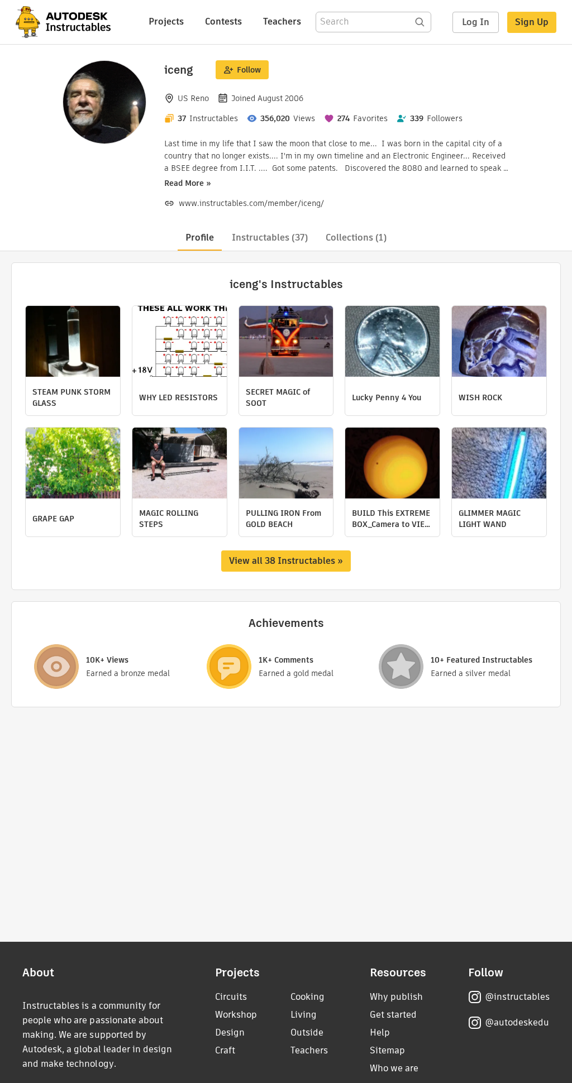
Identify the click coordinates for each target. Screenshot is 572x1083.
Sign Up (532, 22)
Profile (199, 237)
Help (380, 1032)
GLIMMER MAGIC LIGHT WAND (490, 518)
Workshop (236, 1014)
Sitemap (387, 1050)
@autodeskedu (517, 1022)
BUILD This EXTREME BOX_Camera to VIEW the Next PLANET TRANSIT (392, 518)
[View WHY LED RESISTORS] (179, 343)
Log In (475, 22)
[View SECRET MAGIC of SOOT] (286, 343)
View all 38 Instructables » (286, 560)
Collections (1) (356, 237)
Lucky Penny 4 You (386, 397)
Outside (306, 1032)
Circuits (231, 996)
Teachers (282, 21)
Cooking (307, 996)
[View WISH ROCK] (499, 343)
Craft (225, 1050)
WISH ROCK (480, 397)
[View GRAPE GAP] (73, 464)
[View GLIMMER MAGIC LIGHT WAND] (499, 464)
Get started (393, 1014)
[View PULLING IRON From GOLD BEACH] (286, 464)
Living (303, 1014)
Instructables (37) (270, 237)
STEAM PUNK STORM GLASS (71, 397)
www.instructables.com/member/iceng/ (251, 203)
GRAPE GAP (53, 518)
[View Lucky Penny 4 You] (392, 343)
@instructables (517, 996)
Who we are (394, 1068)
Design (230, 1032)
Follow (249, 69)
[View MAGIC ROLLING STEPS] (179, 464)
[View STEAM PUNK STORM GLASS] (73, 343)
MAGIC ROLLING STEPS (168, 518)
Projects (166, 21)
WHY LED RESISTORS (178, 397)
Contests (223, 21)
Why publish (396, 996)
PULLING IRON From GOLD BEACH (283, 518)
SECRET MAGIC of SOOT (278, 397)
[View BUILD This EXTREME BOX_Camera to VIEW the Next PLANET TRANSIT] (392, 464)
